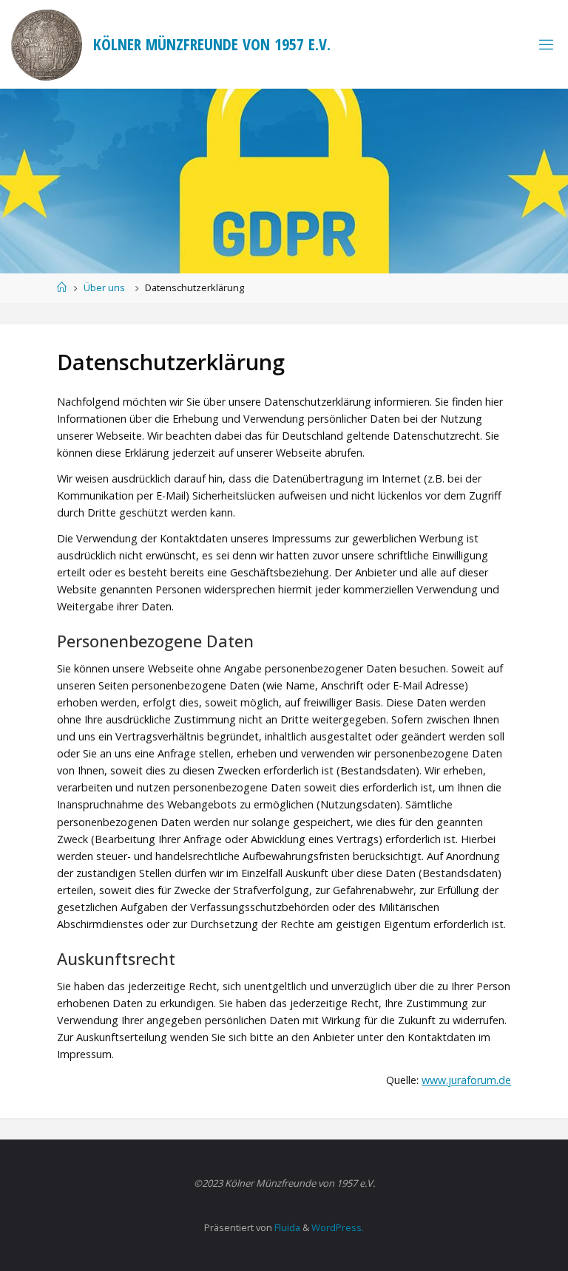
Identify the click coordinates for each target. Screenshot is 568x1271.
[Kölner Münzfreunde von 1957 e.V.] (46, 44)
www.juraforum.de (466, 1080)
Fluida (286, 1227)
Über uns (104, 287)
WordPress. (337, 1227)
